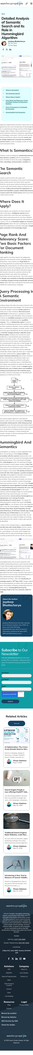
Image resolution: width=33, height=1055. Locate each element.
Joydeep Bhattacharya (12, 603)
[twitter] (13, 959)
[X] (7, 49)
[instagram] (20, 959)
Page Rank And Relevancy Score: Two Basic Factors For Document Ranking (17, 102)
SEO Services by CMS (9, 1021)
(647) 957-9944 (24, 943)
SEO (3, 14)
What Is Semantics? (12, 90)
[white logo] (16, 905)
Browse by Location (9, 1013)
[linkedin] (16, 959)
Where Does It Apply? (13, 97)
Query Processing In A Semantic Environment (16, 108)
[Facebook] (3, 49)
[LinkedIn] (10, 49)
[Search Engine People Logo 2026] (12, 2)
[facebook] (9, 959)
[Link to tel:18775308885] (26, 3)
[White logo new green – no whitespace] (16, 1035)
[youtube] (24, 959)
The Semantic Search (13, 93)
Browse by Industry (8, 1017)
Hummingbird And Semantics (15, 112)
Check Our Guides (8, 1025)
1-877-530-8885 (19, 939)
